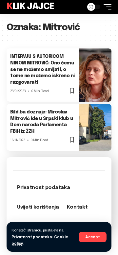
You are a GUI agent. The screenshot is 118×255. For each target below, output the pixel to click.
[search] (77, 7)
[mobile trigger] (105, 6)
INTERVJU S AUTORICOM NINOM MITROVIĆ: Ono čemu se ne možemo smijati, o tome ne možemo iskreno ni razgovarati (42, 69)
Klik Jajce (30, 6)
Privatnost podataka (31, 237)
